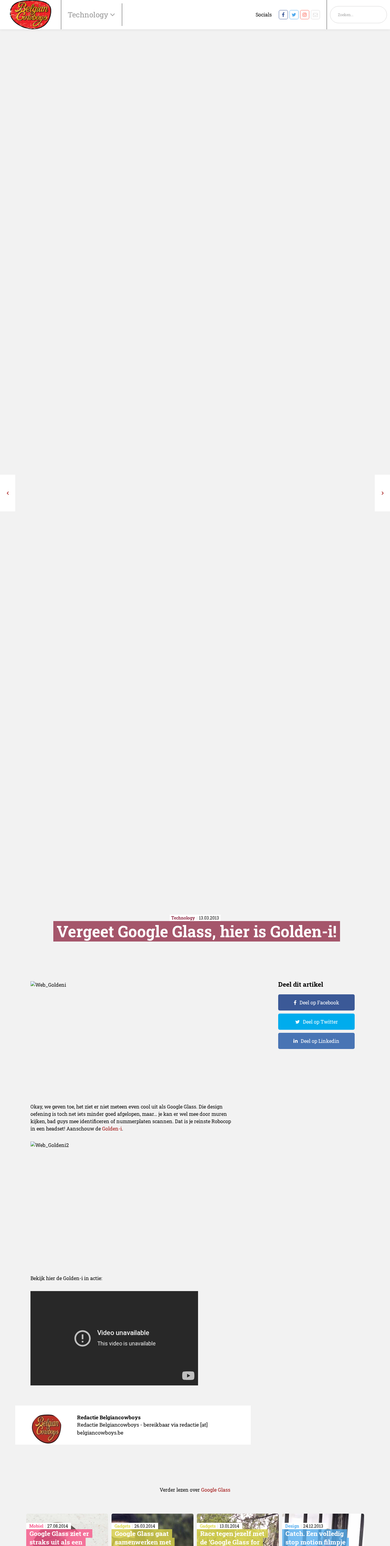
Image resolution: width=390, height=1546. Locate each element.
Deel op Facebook (319, 1002)
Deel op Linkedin (320, 1041)
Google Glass (215, 1489)
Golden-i (112, 1128)
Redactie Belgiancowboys (109, 1417)
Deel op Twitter (320, 1021)
